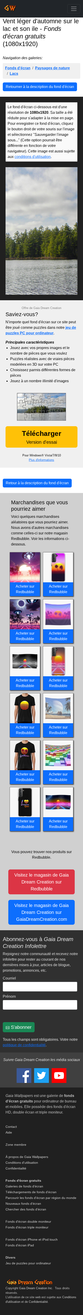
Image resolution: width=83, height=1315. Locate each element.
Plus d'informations (41, 460)
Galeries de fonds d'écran (24, 1186)
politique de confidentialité (24, 1045)
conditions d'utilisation (33, 157)
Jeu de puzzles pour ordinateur (28, 1263)
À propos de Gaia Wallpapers (27, 1157)
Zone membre (16, 1144)
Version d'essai (41, 437)
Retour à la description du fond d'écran (37, 483)
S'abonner (20, 1027)
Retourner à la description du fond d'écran (40, 87)
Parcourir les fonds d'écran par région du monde (41, 1198)
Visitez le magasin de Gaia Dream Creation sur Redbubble (41, 881)
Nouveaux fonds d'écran (23, 1203)
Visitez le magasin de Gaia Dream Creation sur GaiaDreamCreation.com (41, 912)
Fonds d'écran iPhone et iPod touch (32, 1239)
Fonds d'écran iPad (20, 1245)
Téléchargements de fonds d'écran (31, 1192)
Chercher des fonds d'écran (26, 1209)
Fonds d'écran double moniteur (28, 1221)
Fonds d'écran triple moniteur (27, 1227)
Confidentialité (16, 1168)
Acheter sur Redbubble (25, 589)
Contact (11, 1126)
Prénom (9, 996)
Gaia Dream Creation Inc (35, 1288)
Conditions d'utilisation (22, 1162)
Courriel (9, 978)
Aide (9, 1132)
